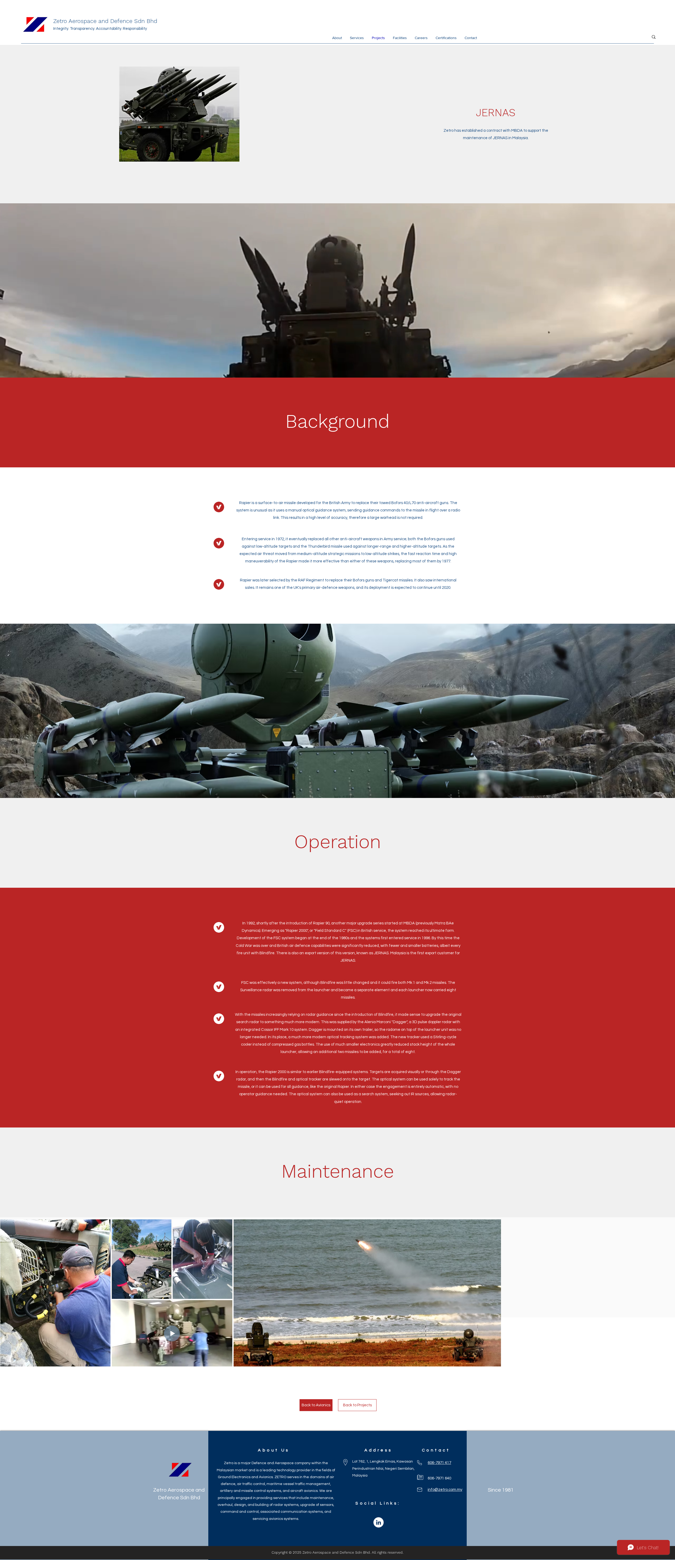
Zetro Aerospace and (179, 1490)
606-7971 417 (439, 1463)
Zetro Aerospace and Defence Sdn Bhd (105, 21)
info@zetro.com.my (445, 1490)
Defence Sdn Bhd (179, 1497)
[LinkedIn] (378, 1522)
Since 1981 (501, 1490)
